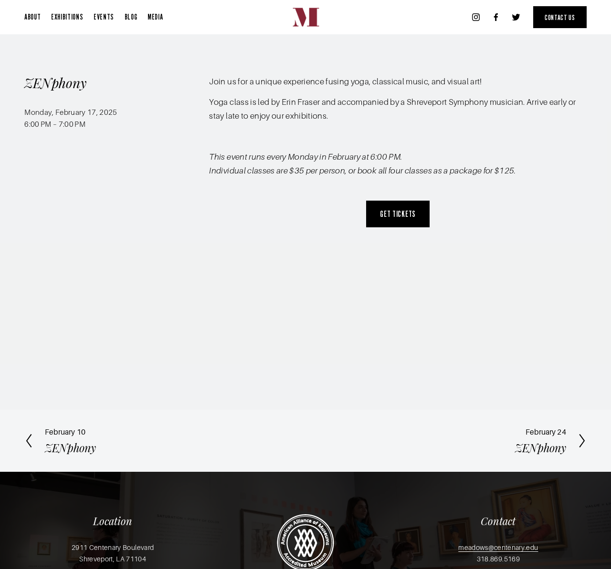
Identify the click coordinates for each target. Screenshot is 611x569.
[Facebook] (496, 17)
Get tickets (398, 214)
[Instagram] (476, 17)
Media (155, 16)
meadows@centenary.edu (498, 547)
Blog (131, 16)
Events (104, 16)
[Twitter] (516, 17)
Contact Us (560, 17)
